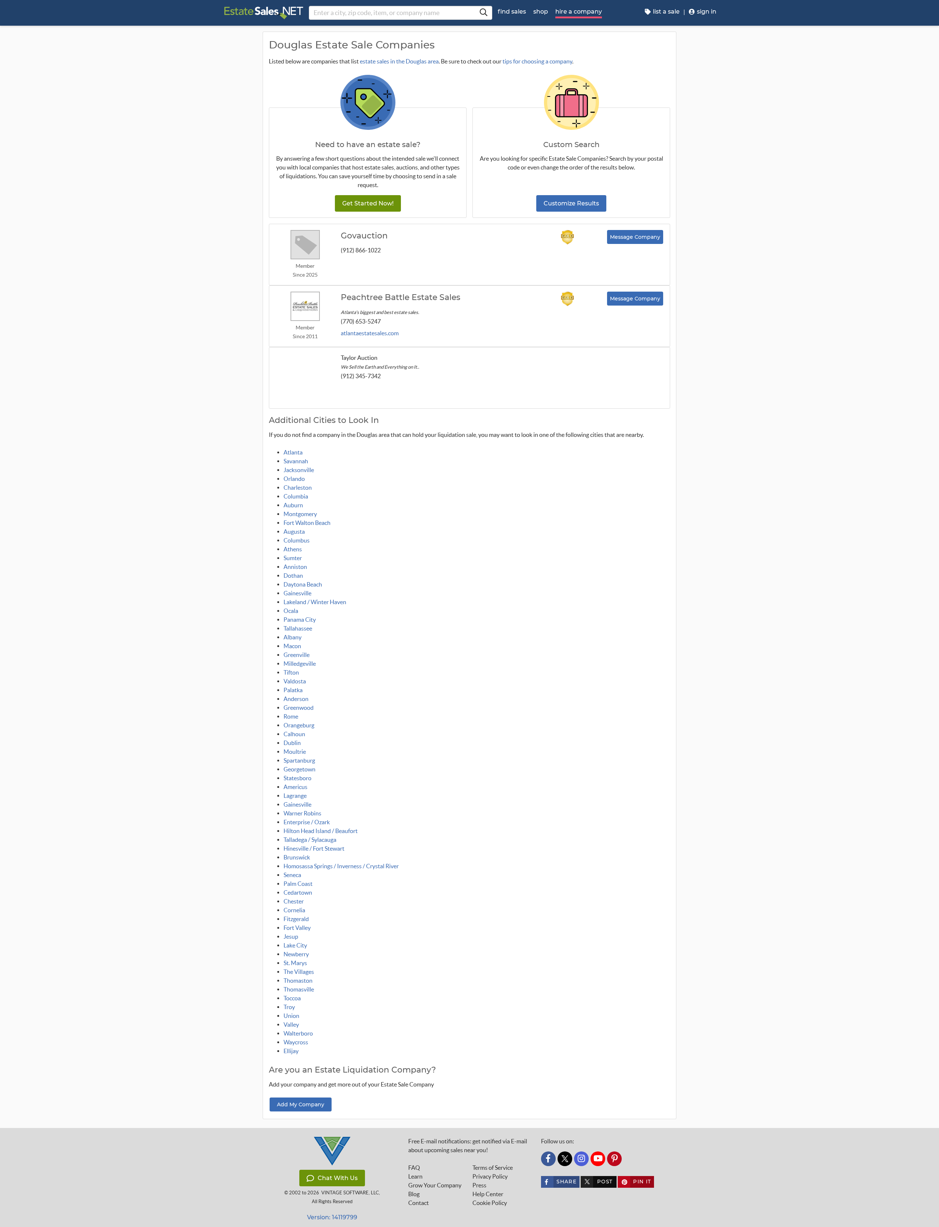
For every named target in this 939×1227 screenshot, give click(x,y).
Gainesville (297, 593)
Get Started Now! (368, 203)
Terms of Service (492, 1167)
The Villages (299, 971)
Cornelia (294, 910)
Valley (291, 1024)
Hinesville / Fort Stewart (314, 848)
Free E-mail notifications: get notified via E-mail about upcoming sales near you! (467, 1145)
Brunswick (297, 857)
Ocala (291, 610)
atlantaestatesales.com (370, 333)
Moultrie (295, 751)
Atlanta (293, 452)
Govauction (364, 236)
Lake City (295, 945)
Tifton (291, 672)
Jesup (291, 936)
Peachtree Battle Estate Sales (400, 297)
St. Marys (295, 963)
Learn (415, 1176)
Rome (291, 716)
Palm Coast (298, 883)
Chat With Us (338, 1178)
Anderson (296, 698)
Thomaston (298, 980)
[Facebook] (548, 1158)
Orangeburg (299, 725)
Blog (414, 1194)
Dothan (293, 575)
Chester (294, 901)
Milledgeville (300, 663)
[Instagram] (581, 1158)
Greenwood (299, 707)
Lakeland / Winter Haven (315, 602)
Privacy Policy (490, 1176)
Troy (289, 1007)
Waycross (296, 1042)
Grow (434, 1185)
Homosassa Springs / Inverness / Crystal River (341, 866)
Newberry (296, 954)
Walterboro (298, 1033)
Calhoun (294, 734)
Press (479, 1185)
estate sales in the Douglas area (399, 61)
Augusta (294, 531)
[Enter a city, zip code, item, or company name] (483, 13)
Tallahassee (298, 628)
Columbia (296, 496)
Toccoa (292, 998)
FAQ (414, 1167)
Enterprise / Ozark (307, 822)
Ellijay (291, 1051)
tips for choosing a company (537, 61)
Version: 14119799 (332, 1217)
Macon (292, 646)
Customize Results (571, 203)
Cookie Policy (489, 1202)
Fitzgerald (296, 919)
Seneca (292, 875)
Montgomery (300, 514)
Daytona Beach (303, 584)
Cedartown (298, 892)
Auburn (293, 505)
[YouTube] (598, 1158)
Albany (293, 637)
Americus (295, 787)
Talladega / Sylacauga (310, 839)
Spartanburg (299, 760)
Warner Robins (302, 813)
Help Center (487, 1194)
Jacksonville (299, 470)
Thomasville (299, 989)
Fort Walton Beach (307, 522)
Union (291, 1015)
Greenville (297, 654)
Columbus (297, 540)
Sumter (293, 558)
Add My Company (300, 1104)
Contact (418, 1202)
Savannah (296, 461)
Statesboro (297, 778)
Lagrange (295, 795)
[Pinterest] (614, 1158)
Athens (293, 549)
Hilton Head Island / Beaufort (321, 831)
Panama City (300, 619)
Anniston (295, 566)
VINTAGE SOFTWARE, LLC (350, 1192)
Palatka (293, 690)
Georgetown (299, 769)
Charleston (298, 487)
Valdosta (295, 681)
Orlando (294, 478)
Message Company (635, 237)
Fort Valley (297, 927)
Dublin (292, 743)
